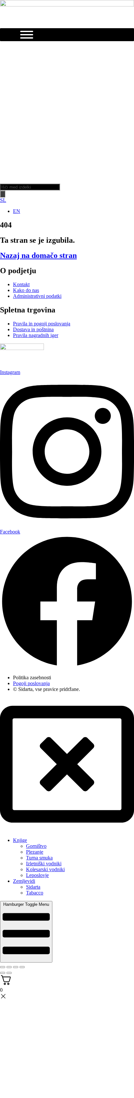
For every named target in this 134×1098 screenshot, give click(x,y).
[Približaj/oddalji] (2, 967)
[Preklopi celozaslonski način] (9, 967)
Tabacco (34, 892)
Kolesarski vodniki (45, 869)
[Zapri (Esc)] (22, 967)
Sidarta (33, 887)
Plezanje (34, 852)
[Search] (2, 194)
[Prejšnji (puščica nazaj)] (2, 973)
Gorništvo (36, 846)
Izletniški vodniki (43, 863)
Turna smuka (39, 857)
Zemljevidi (24, 881)
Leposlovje (37, 875)
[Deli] (15, 967)
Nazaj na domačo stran (38, 255)
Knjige (20, 840)
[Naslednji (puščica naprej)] (9, 973)
